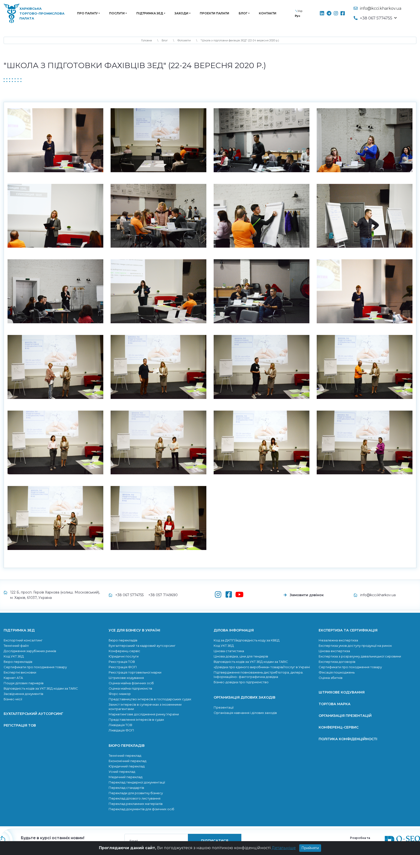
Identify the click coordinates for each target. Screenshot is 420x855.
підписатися (241, 438)
